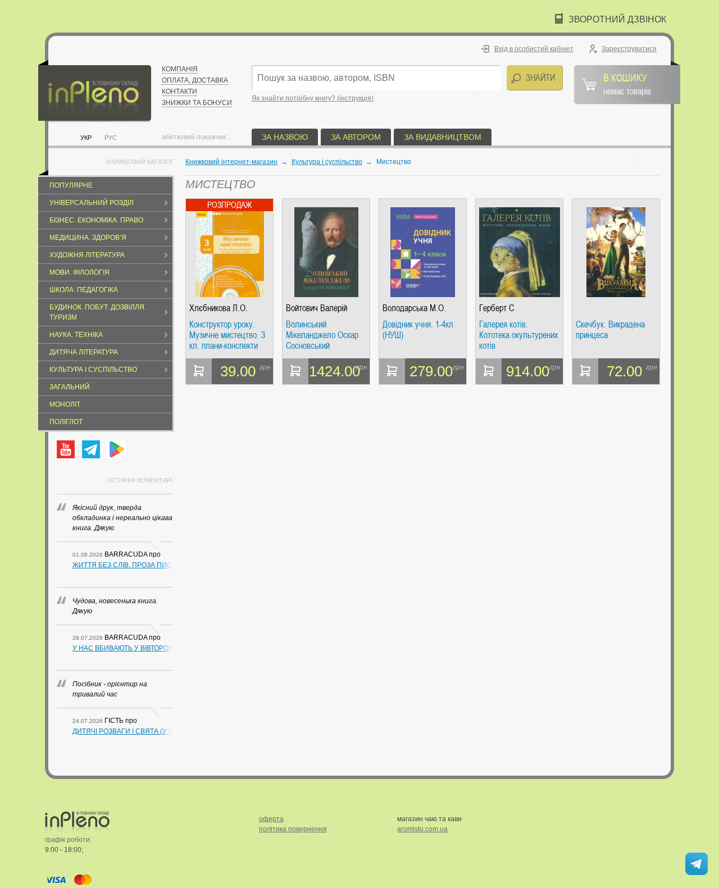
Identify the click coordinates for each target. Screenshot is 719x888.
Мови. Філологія (79, 272)
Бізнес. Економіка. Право (96, 220)
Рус (110, 137)
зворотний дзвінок (617, 19)
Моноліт (64, 404)
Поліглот (66, 422)
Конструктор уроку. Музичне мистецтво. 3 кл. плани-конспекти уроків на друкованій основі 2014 (227, 335)
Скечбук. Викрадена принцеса (610, 330)
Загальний (69, 387)
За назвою (285, 137)
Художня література (87, 255)
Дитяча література (83, 352)
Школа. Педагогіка (83, 290)
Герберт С (496, 308)
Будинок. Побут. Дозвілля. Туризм (97, 312)
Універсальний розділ (91, 203)
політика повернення (293, 829)
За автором (356, 137)
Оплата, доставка (195, 80)
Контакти (179, 91)
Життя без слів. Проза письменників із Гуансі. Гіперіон (122, 565)
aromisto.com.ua (422, 829)
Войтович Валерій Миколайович (316, 308)
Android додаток (116, 449)
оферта (271, 819)
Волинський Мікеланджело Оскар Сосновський (322, 335)
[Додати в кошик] (199, 371)
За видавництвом (442, 137)
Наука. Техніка (76, 335)
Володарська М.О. (414, 308)
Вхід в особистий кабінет (534, 49)
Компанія (180, 69)
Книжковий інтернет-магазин (231, 162)
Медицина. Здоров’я (87, 238)
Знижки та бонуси (197, 103)
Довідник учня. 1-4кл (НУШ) (418, 330)
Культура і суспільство (93, 370)
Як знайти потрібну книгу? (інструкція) (313, 98)
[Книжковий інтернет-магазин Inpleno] (94, 91)
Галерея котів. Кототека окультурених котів (518, 335)
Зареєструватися (629, 49)
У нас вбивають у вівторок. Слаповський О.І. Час (122, 648)
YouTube (66, 449)
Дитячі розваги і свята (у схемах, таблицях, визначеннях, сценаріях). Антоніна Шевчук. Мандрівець (122, 731)
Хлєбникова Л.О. (218, 308)
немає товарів (627, 83)
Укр (86, 137)
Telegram (91, 449)
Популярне (71, 185)
